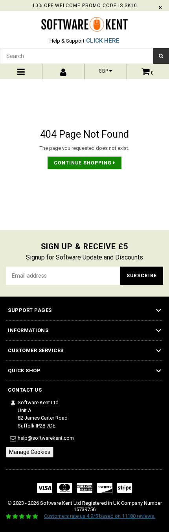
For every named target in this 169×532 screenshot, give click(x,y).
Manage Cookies (29, 452)
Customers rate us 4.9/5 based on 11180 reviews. (99, 516)
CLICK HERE (102, 40)
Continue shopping (83, 163)
